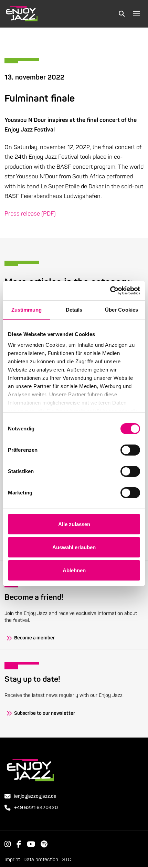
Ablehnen (74, 570)
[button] (122, 14)
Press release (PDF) (30, 213)
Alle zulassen (74, 524)
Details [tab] (74, 310)
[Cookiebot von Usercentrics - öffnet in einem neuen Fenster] (110, 290)
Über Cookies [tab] (121, 310)
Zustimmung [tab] (26, 310)
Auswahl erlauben (74, 547)
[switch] (130, 450)
